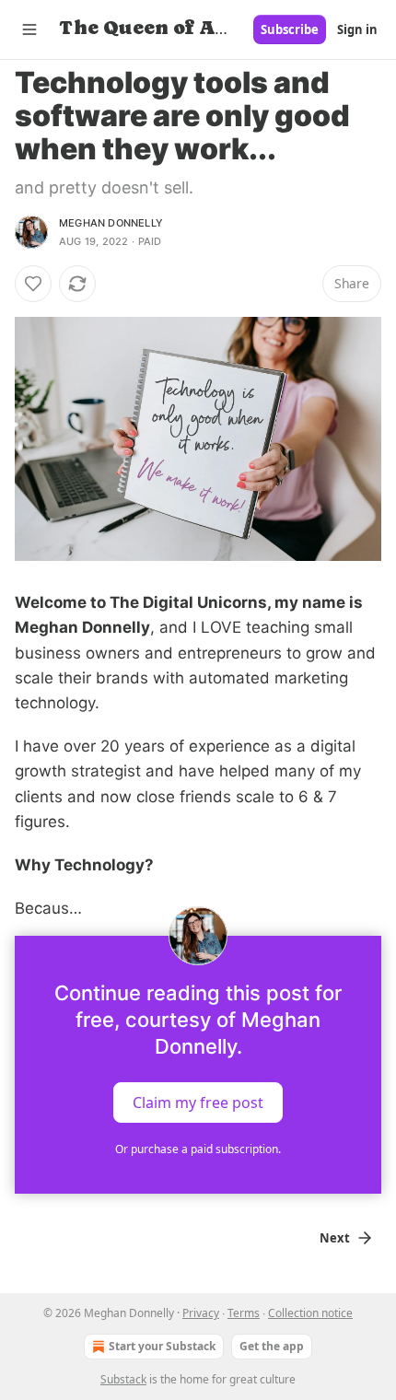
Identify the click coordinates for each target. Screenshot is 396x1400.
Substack (123, 1379)
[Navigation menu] (29, 29)
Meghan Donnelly (111, 222)
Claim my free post (198, 1102)
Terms (243, 1313)
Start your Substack (162, 1346)
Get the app (271, 1346)
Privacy (200, 1313)
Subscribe (290, 29)
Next (335, 1238)
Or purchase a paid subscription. (198, 1149)
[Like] (33, 283)
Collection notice (310, 1313)
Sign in (357, 29)
